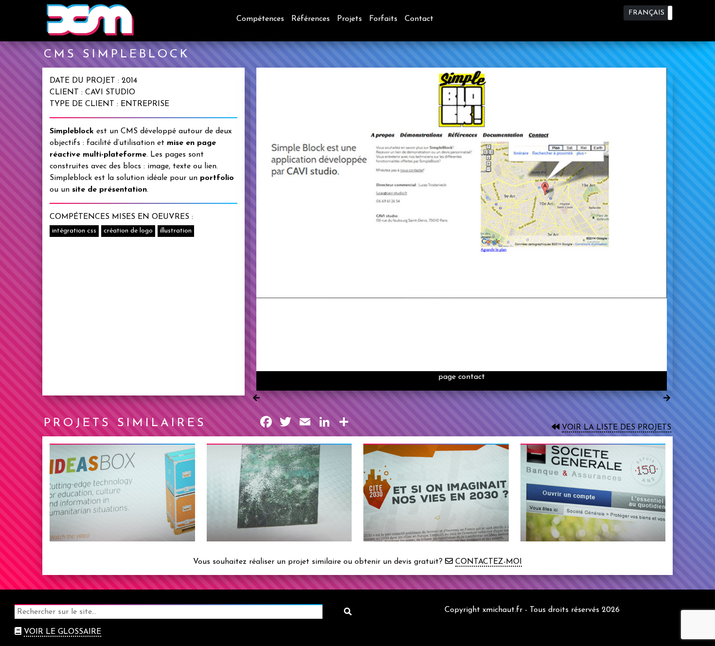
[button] (648, 12)
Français (646, 13)
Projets (349, 19)
